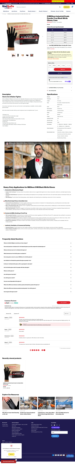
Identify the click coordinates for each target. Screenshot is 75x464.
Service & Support (15, 422)
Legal (32, 422)
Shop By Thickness (43, 11)
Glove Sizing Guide (15, 431)
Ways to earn (50, 58)
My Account (4, 422)
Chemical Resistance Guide (17, 433)
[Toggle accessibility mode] (72, 3)
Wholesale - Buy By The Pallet (57, 11)
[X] (59, 425)
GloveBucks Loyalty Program (17, 428)
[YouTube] (54, 425)
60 (9, 385)
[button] (49, 22)
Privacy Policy (33, 430)
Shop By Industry (31, 11)
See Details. (52, 48)
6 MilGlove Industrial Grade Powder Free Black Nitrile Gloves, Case (13, 384)
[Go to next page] (44, 350)
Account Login (5, 424)
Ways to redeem (56, 58)
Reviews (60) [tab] (8, 313)
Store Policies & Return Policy (36, 424)
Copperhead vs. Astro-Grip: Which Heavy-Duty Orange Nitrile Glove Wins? (46, 414)
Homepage (4, 13)
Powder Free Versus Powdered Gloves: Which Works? (27, 413)
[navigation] (13, 55)
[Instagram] (51, 425)
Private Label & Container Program (18, 434)
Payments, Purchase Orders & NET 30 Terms (39, 427)
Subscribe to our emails (55, 430)
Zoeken (59, 7)
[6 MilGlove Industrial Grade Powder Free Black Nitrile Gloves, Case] (14, 371)
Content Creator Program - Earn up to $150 (19, 424)
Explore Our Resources (16, 430)
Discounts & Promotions (16, 427)
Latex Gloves (14, 11)
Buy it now (60, 73)
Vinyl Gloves (22, 11)
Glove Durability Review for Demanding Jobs (62, 413)
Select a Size (51, 63)
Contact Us (14, 436)
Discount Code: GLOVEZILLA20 (58, 1)
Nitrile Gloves (6, 11)
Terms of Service (34, 428)
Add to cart (63, 69)
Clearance (68, 11)
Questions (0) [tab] (16, 313)
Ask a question (64, 302)
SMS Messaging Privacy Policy (36, 431)
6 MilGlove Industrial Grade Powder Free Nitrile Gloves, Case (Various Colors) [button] (37, 324)
